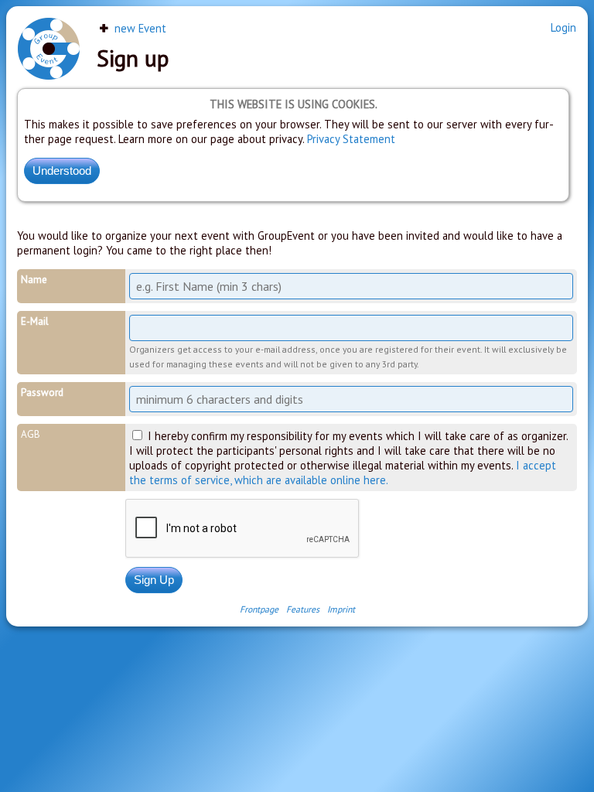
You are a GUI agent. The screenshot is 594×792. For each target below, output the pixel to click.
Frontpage (259, 609)
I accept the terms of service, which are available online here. (342, 472)
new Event (138, 28)
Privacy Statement (351, 138)
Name (34, 279)
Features (302, 609)
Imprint (341, 609)
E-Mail (35, 321)
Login (563, 27)
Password (42, 392)
